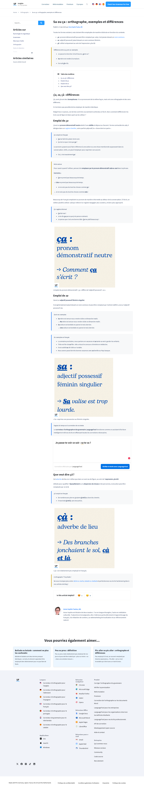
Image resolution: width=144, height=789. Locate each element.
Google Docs (83, 713)
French (100, 4)
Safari (81, 698)
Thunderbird (83, 748)
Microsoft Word (84, 718)
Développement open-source (104, 728)
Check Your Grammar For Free (118, 4)
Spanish (103, 4)
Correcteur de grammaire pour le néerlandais (54, 719)
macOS (45, 743)
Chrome (82, 685)
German (97, 4)
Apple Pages (83, 722)
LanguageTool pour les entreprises (106, 708)
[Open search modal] (87, 4)
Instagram (26, 764)
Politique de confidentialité (66, 783)
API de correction (100, 724)
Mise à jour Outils (18, 41)
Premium (70, 4)
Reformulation (58, 4)
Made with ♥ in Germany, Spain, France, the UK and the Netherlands (30, 783)
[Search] (41, 23)
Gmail (81, 740)
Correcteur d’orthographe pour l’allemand (54, 691)
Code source (98, 756)
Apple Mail (82, 744)
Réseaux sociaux (100, 748)
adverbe (59, 479)
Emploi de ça (65, 81)
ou (78, 581)
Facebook (21, 764)
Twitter (17, 764)
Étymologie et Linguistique (21, 34)
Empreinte (106, 783)
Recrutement (98, 761)
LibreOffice (83, 726)
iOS (44, 739)
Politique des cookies (119, 783)
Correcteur (45, 4)
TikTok (30, 764)
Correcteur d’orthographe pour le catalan (55, 726)
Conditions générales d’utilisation (88, 783)
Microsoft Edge (84, 689)
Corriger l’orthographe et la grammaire (108, 683)
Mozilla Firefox (84, 694)
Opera (81, 702)
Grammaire (16, 37)
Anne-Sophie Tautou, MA (75, 27)
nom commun (119, 37)
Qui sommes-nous (100, 744)
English (93, 4)
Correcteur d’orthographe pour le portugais (55, 712)
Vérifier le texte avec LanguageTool (115, 466)
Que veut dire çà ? (66, 86)
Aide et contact (99, 732)
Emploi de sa (65, 84)
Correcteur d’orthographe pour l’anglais (54, 684)
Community (98, 752)
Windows (46, 747)
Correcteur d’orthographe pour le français (55, 705)
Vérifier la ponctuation (102, 687)
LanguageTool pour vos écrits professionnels (110, 719)
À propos (80, 4)
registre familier (70, 128)
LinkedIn (34, 764)
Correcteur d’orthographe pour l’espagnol (54, 698)
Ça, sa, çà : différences (67, 78)
